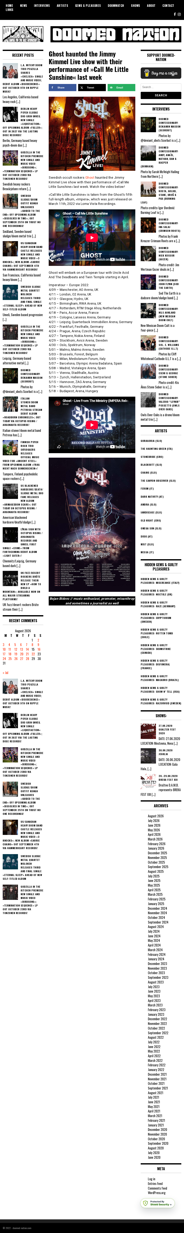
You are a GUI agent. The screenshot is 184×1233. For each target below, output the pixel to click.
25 (10, 658)
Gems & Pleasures (88, 5)
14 (27, 649)
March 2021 (155, 1115)
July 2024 (154, 931)
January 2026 (156, 848)
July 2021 (153, 1097)
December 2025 (157, 853)
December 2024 (157, 908)
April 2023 (154, 1000)
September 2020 (158, 1143)
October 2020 (156, 1138)
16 (39, 649)
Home (9, 5)
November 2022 (157, 1023)
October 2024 (156, 917)
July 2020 (154, 1152)
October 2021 (156, 1083)
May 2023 (154, 996)
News (23, 5)
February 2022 (156, 1065)
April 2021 (154, 1111)
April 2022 (154, 1055)
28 (27, 658)
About (151, 5)
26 (16, 658)
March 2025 (155, 894)
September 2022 (158, 1032)
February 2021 (156, 1120)
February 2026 (156, 843)
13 (21, 649)
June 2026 (154, 825)
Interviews (42, 5)
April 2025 (154, 889)
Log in (151, 1178)
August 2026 (156, 816)
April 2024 (154, 945)
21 (27, 654)
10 (4, 649)
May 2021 (154, 1106)
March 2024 (155, 949)
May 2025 (154, 885)
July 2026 (154, 820)
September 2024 (158, 922)
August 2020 (156, 1148)
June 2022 (154, 1046)
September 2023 (158, 977)
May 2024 (154, 940)
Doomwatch (116, 5)
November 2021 (157, 1079)
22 (33, 654)
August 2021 (155, 1092)
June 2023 (154, 991)
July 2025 (154, 876)
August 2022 (156, 1037)
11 (9, 649)
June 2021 (154, 1102)
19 (15, 654)
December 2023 (157, 963)
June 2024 (154, 936)
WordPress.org (156, 1192)
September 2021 (158, 1088)
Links (9, 10)
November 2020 (157, 1134)
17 (4, 654)
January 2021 (156, 1125)
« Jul (5, 672)
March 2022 (155, 1060)
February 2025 (156, 899)
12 (15, 649)
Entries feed (155, 1183)
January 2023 (156, 1014)
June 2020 (154, 1157)
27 (21, 658)
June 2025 (154, 880)
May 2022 (154, 1051)
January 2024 (156, 959)
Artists (62, 5)
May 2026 (154, 830)
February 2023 (156, 1009)
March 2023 (155, 1005)
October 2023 (156, 972)
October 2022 (156, 1028)
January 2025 (156, 903)
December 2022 (157, 1018)
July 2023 (154, 986)
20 (21, 654)
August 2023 (156, 982)
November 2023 (157, 968)
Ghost (90, 177)
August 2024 (156, 926)
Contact (168, 5)
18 (9, 654)
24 (4, 658)
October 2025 (156, 862)
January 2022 (156, 1069)
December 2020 (157, 1129)
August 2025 (156, 871)
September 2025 (158, 866)
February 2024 (156, 954)
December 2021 (157, 1074)
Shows (135, 5)
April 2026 (154, 834)
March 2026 (155, 839)
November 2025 (157, 857)
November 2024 (157, 912)
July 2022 (154, 1042)
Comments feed (157, 1188)
